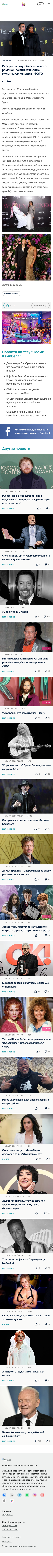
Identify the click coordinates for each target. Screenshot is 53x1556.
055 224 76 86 (10, 1529)
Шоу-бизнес (8, 508)
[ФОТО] (26, 636)
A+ (9, 81)
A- (3, 81)
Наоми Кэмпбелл (11, 293)
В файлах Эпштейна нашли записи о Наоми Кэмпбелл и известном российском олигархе (27, 380)
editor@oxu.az (9, 1525)
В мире (5, 1159)
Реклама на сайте (11, 1537)
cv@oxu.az (7, 1514)
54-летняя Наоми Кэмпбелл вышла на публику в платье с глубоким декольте (28, 402)
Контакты (7, 1541)
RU (40, 4)
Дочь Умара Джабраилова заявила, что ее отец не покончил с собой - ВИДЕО (26, 367)
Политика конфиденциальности (19, 1546)
